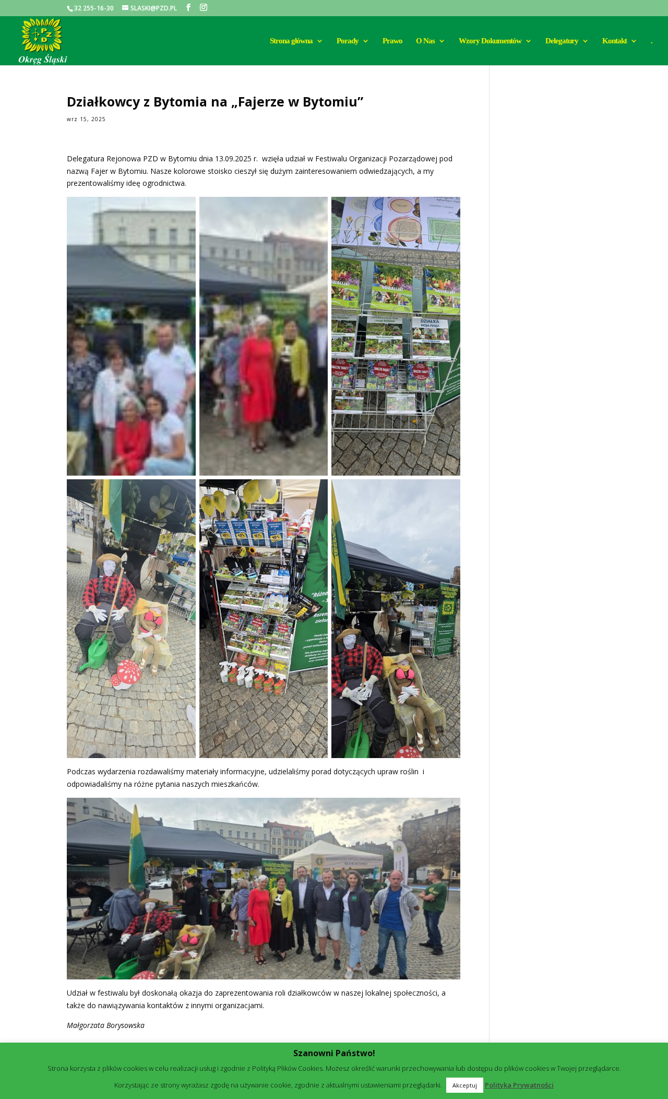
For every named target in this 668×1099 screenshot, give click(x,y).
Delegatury (561, 41)
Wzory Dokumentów (490, 41)
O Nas (425, 41)
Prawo (392, 41)
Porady (348, 41)
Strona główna (291, 41)
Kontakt (614, 41)
